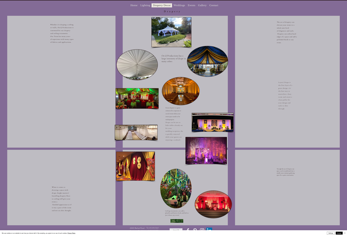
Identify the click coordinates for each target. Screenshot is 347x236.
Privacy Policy (71, 233)
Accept (339, 233)
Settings (330, 233)
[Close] (345, 233)
